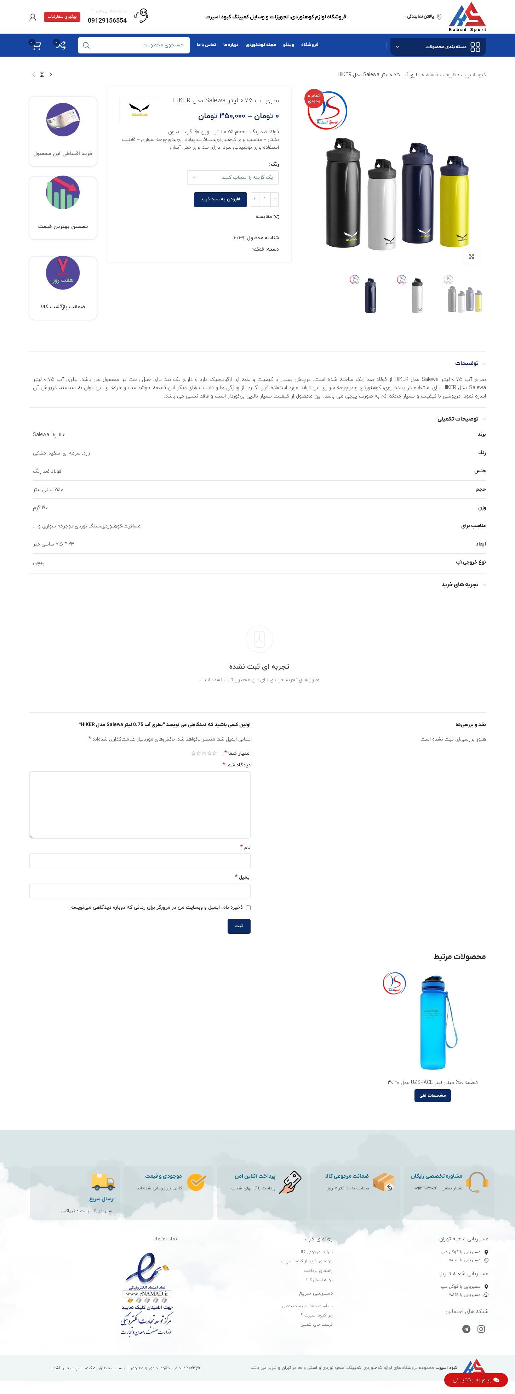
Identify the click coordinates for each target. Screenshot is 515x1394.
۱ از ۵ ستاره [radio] (214, 753)
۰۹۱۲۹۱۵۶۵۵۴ (426, 1188)
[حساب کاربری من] (33, 17)
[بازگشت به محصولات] (42, 75)
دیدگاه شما (237, 765)
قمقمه (431, 75)
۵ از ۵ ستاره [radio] (193, 753)
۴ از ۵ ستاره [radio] (198, 753)
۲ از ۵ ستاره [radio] (209, 753)
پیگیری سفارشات (62, 16)
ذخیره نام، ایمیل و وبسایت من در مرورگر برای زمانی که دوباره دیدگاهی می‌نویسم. (156, 907)
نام (245, 847)
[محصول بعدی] (33, 75)
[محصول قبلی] (50, 75)
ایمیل (243, 877)
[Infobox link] (118, 16)
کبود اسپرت (473, 75)
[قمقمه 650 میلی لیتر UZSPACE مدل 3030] (433, 1023)
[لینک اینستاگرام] (481, 1329)
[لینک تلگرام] (466, 1329)
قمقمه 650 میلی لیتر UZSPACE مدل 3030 (433, 1082)
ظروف (449, 75)
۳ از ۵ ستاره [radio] (204, 753)
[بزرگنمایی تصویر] (471, 256)
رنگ (275, 164)
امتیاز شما (237, 753)
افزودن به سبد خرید (220, 199)
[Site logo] (467, 16)
